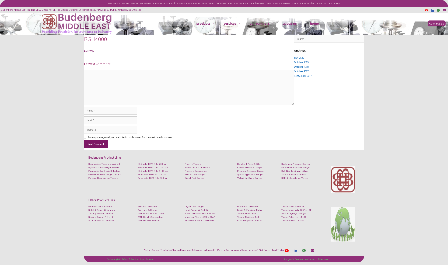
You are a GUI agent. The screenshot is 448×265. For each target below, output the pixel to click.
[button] (437, 23)
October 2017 (301, 71)
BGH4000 (89, 50)
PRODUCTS (203, 23)
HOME (314, 23)
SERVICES (230, 23)
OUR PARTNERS (260, 23)
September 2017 (303, 76)
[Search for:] (329, 38)
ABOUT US (290, 23)
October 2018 (301, 66)
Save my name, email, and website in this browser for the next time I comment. (130, 137)
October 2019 (301, 62)
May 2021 (299, 57)
